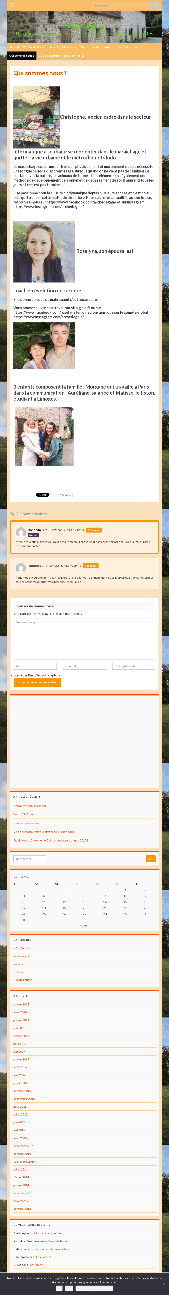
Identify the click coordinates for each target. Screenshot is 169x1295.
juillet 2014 (20, 1169)
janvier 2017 (21, 1059)
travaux (18, 972)
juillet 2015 (20, 1114)
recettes (19, 964)
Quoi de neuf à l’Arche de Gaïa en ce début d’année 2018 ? (50, 840)
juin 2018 (19, 1028)
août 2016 (20, 1067)
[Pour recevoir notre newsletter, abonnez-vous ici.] (12, 4)
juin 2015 (19, 1122)
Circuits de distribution (96, 47)
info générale (21, 948)
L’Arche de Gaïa (33, 47)
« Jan (83, 925)
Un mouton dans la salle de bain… (50, 1249)
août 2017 (20, 1043)
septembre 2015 (24, 1098)
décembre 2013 (23, 1193)
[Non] (164, 1284)
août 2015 (20, 1106)
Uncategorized (22, 979)
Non (69, 1288)
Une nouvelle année (26, 823)
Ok (59, 1288)
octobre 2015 (22, 1091)
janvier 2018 (21, 1036)
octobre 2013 (22, 1208)
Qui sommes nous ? (21, 55)
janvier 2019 (21, 1020)
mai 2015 (19, 1130)
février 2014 (21, 1177)
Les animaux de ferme (50, 1233)
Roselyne (35, 530)
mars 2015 (20, 1138)
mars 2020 (20, 1012)
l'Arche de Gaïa (84, 27)
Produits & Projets (61, 47)
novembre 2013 (23, 1201)
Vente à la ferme (23, 814)
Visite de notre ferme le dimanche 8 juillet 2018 (43, 831)
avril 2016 (19, 1075)
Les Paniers (43, 1257)
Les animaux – (127, 47)
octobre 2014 (22, 1153)
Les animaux (21, 956)
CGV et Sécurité (49, 55)
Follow (67, 495)
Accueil (14, 47)
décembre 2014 (23, 1146)
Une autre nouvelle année (30, 805)
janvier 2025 (21, 1004)
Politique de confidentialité (94, 1288)
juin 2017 (19, 1051)
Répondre (94, 529)
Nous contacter (74, 55)
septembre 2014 (24, 1161)
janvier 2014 (21, 1185)
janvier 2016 (21, 1083)
